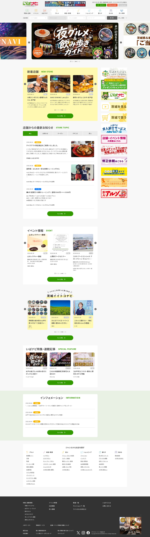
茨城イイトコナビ (29, 506)
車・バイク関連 (103, 467)
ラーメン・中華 (30, 464)
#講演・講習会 (30, 264)
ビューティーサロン (48, 461)
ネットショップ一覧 (79, 506)
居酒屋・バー (29, 455)
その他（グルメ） (30, 484)
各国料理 (29, 470)
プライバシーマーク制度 (97, 532)
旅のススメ (28, 511)
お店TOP (45, 13)
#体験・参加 (53, 268)
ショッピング (89, 13)
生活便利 (101, 464)
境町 (67, 317)
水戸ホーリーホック (30, 508)
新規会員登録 (112, 5)
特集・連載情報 (27, 503)
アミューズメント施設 (68, 455)
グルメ (57, 13)
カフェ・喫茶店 (30, 472)
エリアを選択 (33, 18)
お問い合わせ (107, 506)
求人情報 (122, 13)
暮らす (100, 13)
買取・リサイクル (85, 467)
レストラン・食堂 (30, 481)
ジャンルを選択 (73, 18)
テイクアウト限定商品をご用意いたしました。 (42, 145)
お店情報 (52, 506)
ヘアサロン (46, 455)
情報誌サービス (40, 525)
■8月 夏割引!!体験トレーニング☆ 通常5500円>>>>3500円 (48, 192)
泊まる (111, 13)
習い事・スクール (103, 455)
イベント (35, 13)
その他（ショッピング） (86, 470)
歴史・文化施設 (66, 464)
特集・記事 (27, 13)
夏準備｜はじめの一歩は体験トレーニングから (43, 169)
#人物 (52, 326)
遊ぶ (78, 13)
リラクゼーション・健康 (49, 464)
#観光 (30, 326)
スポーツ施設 (66, 458)
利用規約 (25, 533)
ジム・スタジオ (47, 467)
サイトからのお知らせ (79, 509)
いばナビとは (107, 503)
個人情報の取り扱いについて (66, 530)
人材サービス (26, 525)
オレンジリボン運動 (30, 517)
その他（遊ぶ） (66, 470)
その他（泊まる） (119, 458)
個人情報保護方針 (41, 530)
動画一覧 (76, 503)
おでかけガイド (29, 514)
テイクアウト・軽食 (31, 478)
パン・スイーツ (30, 475)
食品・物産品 (84, 461)
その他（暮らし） (103, 470)
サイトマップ (61, 533)
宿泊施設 (117, 455)
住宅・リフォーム (103, 461)
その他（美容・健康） (48, 470)
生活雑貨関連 (84, 464)
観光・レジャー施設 (67, 461)
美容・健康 (67, 13)
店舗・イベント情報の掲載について (59, 525)
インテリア (83, 458)
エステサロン (46, 458)
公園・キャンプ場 (66, 467)
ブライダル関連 (103, 458)
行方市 (89, 317)
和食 (27, 461)
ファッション (84, 455)
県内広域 (43, 317)
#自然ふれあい (59, 268)
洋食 (27, 458)
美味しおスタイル (29, 520)
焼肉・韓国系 (30, 467)
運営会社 (25, 530)
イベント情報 (53, 503)
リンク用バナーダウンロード (43, 533)
